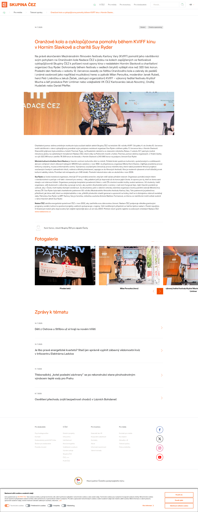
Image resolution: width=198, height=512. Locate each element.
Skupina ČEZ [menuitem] (67, 454)
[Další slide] (160, 291)
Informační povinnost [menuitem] (98, 447)
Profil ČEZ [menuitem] (66, 461)
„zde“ (60, 500)
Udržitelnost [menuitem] (67, 440)
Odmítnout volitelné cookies (179, 506)
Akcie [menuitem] (93, 444)
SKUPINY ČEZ (22, 497)
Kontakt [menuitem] (37, 437)
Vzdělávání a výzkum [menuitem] (70, 447)
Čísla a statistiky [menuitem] (124, 447)
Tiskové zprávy (36, 12)
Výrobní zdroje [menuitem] (68, 450)
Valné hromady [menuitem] (96, 450)
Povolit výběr (179, 500)
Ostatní (142, 27)
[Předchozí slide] (153, 291)
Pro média (18, 12)
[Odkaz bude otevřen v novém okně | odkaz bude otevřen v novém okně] (159, 429)
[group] (65, 268)
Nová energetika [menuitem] (69, 444)
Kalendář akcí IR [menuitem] (96, 433)
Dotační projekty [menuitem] (69, 433)
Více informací (147, 505)
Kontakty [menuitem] (94, 440)
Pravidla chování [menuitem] (40, 447)
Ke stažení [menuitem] (122, 437)
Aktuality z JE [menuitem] (123, 440)
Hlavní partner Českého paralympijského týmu (105, 481)
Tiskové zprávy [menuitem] (124, 444)
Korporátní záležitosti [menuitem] (98, 437)
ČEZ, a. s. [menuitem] (66, 457)
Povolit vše (179, 495)
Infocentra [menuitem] (66, 437)
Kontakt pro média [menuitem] (125, 433)
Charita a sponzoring (155, 27)
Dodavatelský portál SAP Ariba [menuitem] (45, 440)
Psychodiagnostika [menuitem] (41, 433)
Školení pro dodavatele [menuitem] (43, 444)
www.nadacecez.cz (43, 211)
